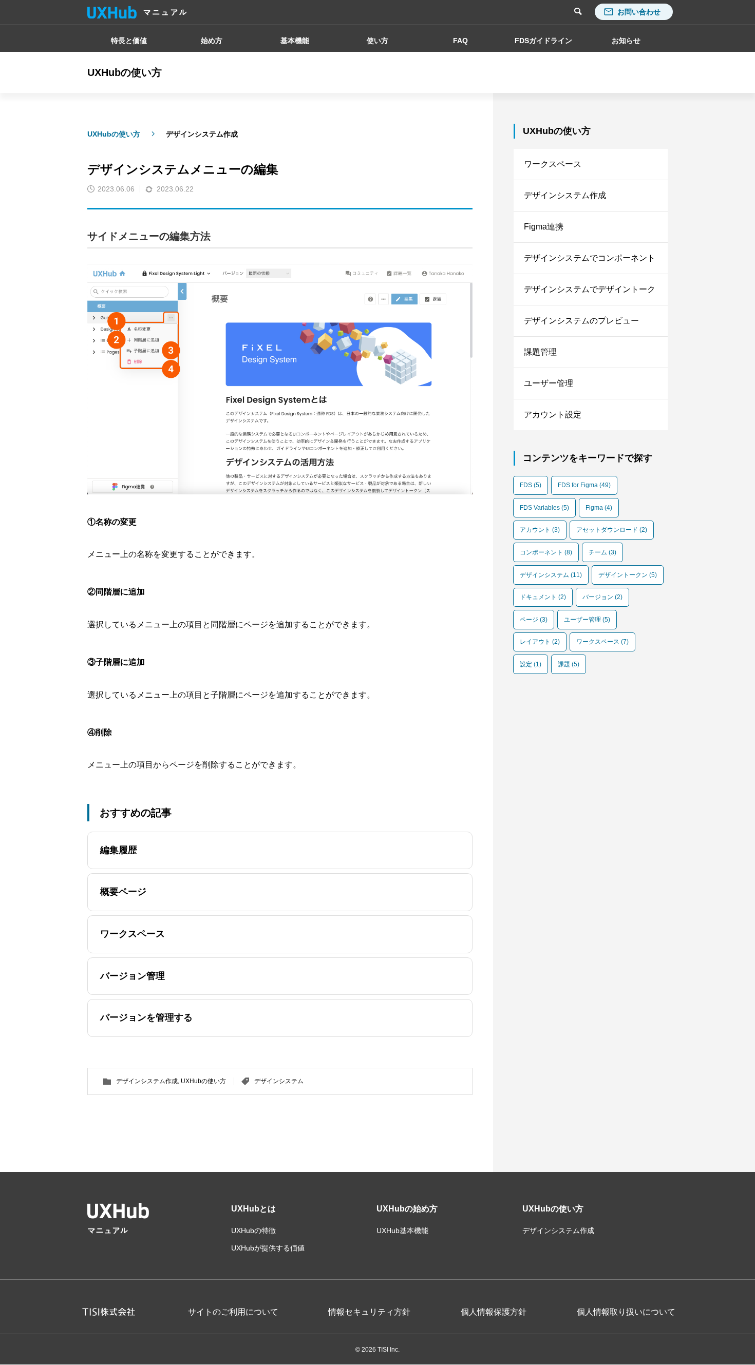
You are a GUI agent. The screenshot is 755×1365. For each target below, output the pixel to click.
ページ (534, 619)
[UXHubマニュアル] (137, 12)
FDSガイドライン (543, 40)
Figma (599, 507)
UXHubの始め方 (407, 1208)
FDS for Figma (584, 485)
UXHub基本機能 (402, 1230)
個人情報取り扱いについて (626, 1312)
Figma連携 (543, 226)
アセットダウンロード (611, 529)
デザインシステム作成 (202, 134)
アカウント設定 (552, 414)
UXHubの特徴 (253, 1230)
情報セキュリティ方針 (369, 1312)
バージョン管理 (132, 976)
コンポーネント (546, 552)
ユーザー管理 (548, 383)
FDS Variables (544, 507)
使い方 (377, 40)
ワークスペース (132, 934)
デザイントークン (627, 575)
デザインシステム (279, 1081)
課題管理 (540, 352)
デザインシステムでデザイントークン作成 (589, 295)
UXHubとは (253, 1208)
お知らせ (626, 40)
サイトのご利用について (233, 1312)
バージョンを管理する (146, 1017)
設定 (530, 664)
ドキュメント (543, 597)
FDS (530, 485)
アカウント (540, 529)
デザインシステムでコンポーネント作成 (589, 264)
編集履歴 (118, 850)
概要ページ (123, 892)
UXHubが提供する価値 (268, 1248)
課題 (568, 664)
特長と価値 (129, 40)
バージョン (602, 597)
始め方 (211, 40)
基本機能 (294, 40)
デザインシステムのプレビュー (581, 320)
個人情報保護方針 (493, 1312)
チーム (602, 552)
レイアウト (540, 641)
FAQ (460, 40)
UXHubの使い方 (113, 134)
